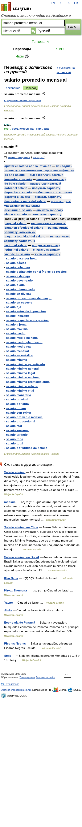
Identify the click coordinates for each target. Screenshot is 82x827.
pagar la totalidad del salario (24, 236)
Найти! (72, 27)
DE (60, 3)
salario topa (14, 439)
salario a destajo (18, 276)
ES (68, 3)
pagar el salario (15, 223)
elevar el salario (15, 214)
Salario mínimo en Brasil (21, 557)
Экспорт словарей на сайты (16, 690)
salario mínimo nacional (23, 377)
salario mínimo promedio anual (28, 381)
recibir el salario (15, 245)
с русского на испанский (66, 70)
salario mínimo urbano (22, 386)
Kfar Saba (11, 578)
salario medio (15, 333)
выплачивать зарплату (48, 223)
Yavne (8, 602)
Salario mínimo (14, 472)
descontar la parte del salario (25, 201)
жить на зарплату (47, 254)
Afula (8, 610)
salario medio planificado (24, 342)
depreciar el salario (18, 192)
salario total (14, 443)
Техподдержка (27, 677)
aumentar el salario (18, 179)
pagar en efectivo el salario (23, 227)
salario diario (15, 285)
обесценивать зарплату (54, 192)
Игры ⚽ (22, 56)
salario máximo (17, 329)
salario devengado (19, 280)
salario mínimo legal (20, 373)
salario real (14, 425)
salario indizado (17, 315)
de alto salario (14, 174)
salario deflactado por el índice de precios (36, 271)
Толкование (12, 88)
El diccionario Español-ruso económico (26, 106)
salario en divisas (18, 293)
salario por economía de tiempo (29, 298)
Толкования (41, 41)
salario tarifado (17, 434)
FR (76, 3)
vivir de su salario (17, 254)
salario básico (16, 262)
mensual (10, 502)
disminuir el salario (18, 210)
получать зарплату (46, 188)
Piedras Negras (15, 643)
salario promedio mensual (24, 417)
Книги (60, 49)
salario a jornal (16, 324)
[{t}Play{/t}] (43, 93)
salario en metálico (19, 355)
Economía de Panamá (19, 622)
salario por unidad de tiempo (27, 447)
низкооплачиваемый (45, 183)
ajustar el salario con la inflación (27, 166)
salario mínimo (16, 359)
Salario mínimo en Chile (21, 527)
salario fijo (13, 307)
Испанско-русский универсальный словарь (30, 134)
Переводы (22, 49)
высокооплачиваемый (46, 174)
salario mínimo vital (20, 390)
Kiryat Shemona (15, 590)
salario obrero (16, 408)
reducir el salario (16, 249)
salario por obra (17, 403)
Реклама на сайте (45, 677)
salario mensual (17, 351)
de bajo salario (15, 183)
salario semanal (17, 430)
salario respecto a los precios (27, 320)
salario (55, 453)
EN (53, 3)
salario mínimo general (22, 368)
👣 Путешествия (10, 684)
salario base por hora (21, 258)
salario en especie (19, 302)
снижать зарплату (48, 196)
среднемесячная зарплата (22, 100)
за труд (38, 157)
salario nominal (17, 399)
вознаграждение (19, 157)
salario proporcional (20, 421)
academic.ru (16, 6)
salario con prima (18, 412)
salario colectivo (18, 267)
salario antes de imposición (26, 311)
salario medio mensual (22, 337)
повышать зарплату (51, 179)
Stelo (8, 655)
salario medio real (19, 346)
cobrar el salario (16, 188)
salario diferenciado (20, 289)
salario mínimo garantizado (25, 364)
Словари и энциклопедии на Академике (36, 15)
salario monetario (18, 395)
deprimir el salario (17, 196)
